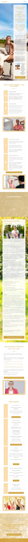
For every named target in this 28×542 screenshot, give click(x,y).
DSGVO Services (17, 539)
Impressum (10, 539)
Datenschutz (13, 539)
